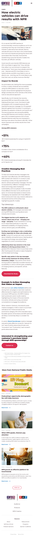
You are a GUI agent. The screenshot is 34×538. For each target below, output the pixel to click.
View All (17, 487)
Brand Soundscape (14, 321)
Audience (17, 504)
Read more (5, 407)
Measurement (25, 521)
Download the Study (11, 274)
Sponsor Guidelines (25, 526)
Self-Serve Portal (8, 524)
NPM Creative (17, 511)
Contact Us (9, 345)
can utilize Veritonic (17, 288)
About (8, 521)
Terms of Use (21, 534)
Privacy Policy (13, 534)
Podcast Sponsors (9, 526)
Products (17, 507)
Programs (25, 524)
